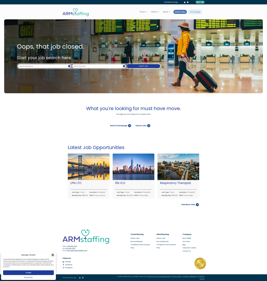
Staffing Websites (189, 276)
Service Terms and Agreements (159, 276)
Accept (28, 272)
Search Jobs (180, 12)
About (165, 12)
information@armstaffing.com (77, 251)
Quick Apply (195, 12)
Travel (142, 12)
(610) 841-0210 (72, 246)
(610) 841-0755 (70, 248)
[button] (53, 255)
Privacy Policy (28, 277)
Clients (154, 12)
